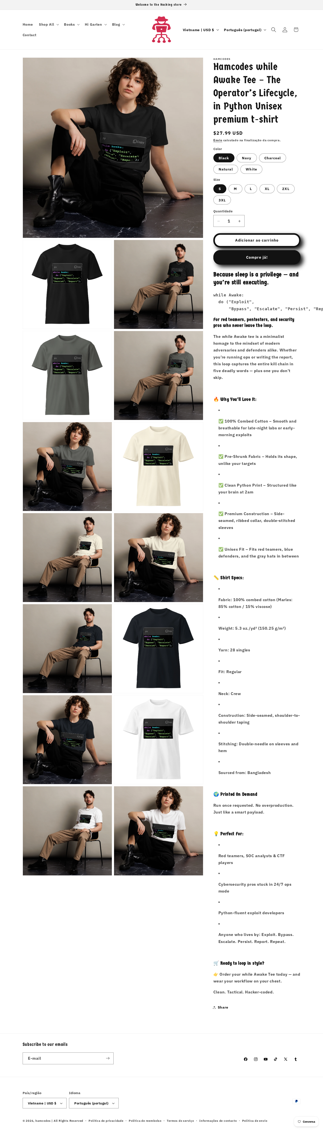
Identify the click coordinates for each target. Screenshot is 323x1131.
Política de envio (254, 1120)
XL (267, 188)
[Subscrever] (107, 1058)
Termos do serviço (180, 1120)
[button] (48, 24)
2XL (285, 188)
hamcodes (43, 1120)
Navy (247, 158)
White (251, 169)
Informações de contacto (218, 1120)
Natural (226, 169)
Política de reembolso (145, 1120)
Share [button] (223, 1007)
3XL (222, 200)
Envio (217, 140)
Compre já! (257, 257)
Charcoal (272, 158)
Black (224, 158)
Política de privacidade (106, 1120)
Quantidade (223, 211)
